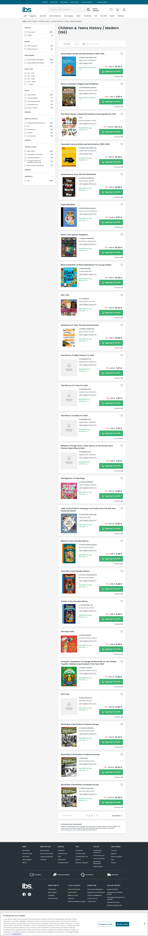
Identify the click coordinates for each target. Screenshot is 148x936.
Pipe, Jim (90, 605)
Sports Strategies (33, 158)
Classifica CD (62, 853)
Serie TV (78, 860)
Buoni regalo (64, 2)
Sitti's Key (65, 694)
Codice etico (91, 901)
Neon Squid (94, 514)
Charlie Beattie (32, 98)
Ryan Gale (84, 758)
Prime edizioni (44, 850)
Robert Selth (93, 57)
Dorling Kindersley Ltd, (86, 120)
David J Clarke (32, 108)
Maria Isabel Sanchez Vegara (90, 208)
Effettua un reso (73, 895)
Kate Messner (85, 88)
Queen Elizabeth (68, 204)
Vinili (59, 856)
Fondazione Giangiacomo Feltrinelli (116, 898)
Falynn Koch (94, 88)
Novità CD (61, 850)
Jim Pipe (83, 605)
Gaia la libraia (53, 898)
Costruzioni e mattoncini (97, 851)
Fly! (28, 126)
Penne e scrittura (116, 856)
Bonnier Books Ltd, (84, 547)
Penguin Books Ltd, (85, 181)
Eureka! (30, 133)
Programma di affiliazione (96, 892)
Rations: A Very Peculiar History (75, 541)
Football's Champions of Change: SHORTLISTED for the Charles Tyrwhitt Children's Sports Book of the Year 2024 (88, 662)
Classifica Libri (27, 853)
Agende (113, 853)
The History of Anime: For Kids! (74, 415)
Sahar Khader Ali (86, 698)
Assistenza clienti (102, 2)
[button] (88, 9)
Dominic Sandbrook (87, 178)
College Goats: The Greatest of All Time (34, 161)
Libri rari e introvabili (46, 853)
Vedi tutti (28, 112)
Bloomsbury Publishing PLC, (87, 241)
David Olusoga (85, 268)
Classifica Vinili (63, 863)
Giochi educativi (98, 855)
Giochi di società (99, 858)
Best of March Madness (35, 165)
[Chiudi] (144, 923)
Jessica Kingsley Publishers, (87, 485)
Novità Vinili (61, 860)
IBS (28, 181)
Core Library (31, 136)
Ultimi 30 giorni (32, 46)
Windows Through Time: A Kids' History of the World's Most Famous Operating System (87, 447)
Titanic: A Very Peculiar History (74, 601)
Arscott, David (85, 545)
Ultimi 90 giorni (32, 49)
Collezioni (43, 860)
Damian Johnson (86, 668)
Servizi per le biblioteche (95, 889)
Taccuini (114, 850)
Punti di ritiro (54, 2)
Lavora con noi (92, 898)
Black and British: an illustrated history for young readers (86, 265)
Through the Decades (35, 154)
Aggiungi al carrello (113, 71)
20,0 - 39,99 (31, 82)
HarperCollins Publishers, (86, 60)
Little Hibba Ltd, (83, 701)
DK (81, 118)
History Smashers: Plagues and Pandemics (80, 84)
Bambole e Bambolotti (97, 862)
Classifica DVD (80, 853)
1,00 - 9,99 (30, 73)
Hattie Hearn (84, 514)
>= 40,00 (30, 84)
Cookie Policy (16, 934)
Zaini (112, 860)
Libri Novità (25, 850)
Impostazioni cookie (105, 924)
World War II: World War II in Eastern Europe (80, 724)
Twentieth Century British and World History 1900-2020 (85, 144)
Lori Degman (84, 299)
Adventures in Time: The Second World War (80, 325)
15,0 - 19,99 (31, 79)
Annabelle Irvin (32, 104)
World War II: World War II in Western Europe (80, 754)
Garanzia (71, 898)
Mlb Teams (31, 151)
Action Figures (98, 866)
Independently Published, (87, 362)
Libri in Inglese (27, 860)
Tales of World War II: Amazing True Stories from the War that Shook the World (88, 509)
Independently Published (36, 123)
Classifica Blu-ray (82, 856)
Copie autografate (46, 856)
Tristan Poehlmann (87, 728)
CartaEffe (45, 2)
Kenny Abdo (31, 95)
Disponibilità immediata (35, 63)
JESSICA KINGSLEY (86, 482)
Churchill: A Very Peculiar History (75, 571)
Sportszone (31, 129)
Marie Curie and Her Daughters (74, 235)
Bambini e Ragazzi (82, 863)
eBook (24, 863)
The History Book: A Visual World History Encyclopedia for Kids (88, 114)
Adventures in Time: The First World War (78, 174)
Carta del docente (86, 2)
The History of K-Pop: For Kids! (74, 385)
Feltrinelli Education (113, 902)
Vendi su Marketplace (94, 895)
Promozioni (31, 32)
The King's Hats (67, 631)
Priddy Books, (83, 517)
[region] (74, 924)
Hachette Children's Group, (87, 638)
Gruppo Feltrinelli (112, 889)
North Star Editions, (85, 731)
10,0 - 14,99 (31, 76)
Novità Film (79, 850)
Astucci (113, 863)
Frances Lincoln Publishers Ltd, (88, 211)
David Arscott (96, 545)
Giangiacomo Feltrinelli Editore (114, 893)
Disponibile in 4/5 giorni (35, 60)
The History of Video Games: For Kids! (77, 355)
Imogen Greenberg (87, 238)
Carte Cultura (74, 2)
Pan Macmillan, (84, 271)
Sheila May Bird (85, 635)
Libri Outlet (25, 856)
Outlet (29, 35)
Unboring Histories (33, 101)
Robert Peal (84, 57)
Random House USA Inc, (86, 90)
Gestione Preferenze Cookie (76, 901)
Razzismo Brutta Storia (114, 905)
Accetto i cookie (122, 924)
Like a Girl (65, 295)
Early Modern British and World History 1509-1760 (82, 54)
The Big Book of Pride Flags (73, 478)
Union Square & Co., (85, 301)
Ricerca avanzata (96, 9)
